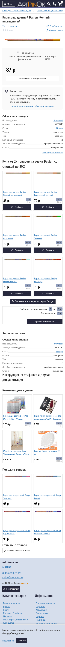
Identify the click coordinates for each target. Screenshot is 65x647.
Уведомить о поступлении (32, 78)
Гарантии (40, 606)
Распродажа (42, 613)
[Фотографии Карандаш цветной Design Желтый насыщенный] (32, 40)
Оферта (40, 616)
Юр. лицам (41, 609)
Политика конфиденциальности (47, 621)
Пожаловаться (12, 589)
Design (59, 128)
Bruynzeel (58, 120)
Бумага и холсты (11, 603)
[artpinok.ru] (31, 4)
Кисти (6, 609)
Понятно (22, 640)
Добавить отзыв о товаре (17, 550)
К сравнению (12, 26)
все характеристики (52, 152)
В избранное (56, 26)
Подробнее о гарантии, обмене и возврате (32, 105)
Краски (6, 606)
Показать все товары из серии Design (34, 301)
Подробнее (8, 640)
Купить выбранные (44, 321)
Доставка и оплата (45, 603)
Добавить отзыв (55, 30)
